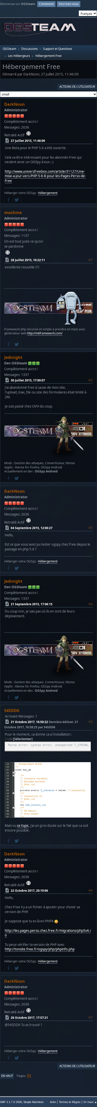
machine (13, 212)
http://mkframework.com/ (44, 333)
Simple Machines (33, 1101)
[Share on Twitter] (16, 199)
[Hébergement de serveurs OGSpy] (28, 133)
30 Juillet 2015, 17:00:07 (28, 380)
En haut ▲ (90, 1102)
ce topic (23, 825)
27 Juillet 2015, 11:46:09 (28, 141)
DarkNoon (14, 104)
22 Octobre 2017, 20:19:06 (29, 890)
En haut (7, 1076)
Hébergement (47, 193)
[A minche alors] (7, 252)
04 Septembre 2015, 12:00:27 (31, 528)
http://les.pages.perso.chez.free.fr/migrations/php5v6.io (48, 933)
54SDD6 (11, 710)
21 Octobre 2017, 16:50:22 (29, 722)
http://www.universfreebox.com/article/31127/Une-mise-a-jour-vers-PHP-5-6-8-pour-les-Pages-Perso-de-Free (45, 176)
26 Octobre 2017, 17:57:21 (29, 1018)
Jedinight (13, 357)
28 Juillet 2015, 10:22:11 (28, 260)
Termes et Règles (69, 1102)
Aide (53, 1102)
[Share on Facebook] (8, 199)
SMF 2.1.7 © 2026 (11, 1101)
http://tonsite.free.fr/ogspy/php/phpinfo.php (40, 949)
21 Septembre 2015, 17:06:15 (31, 604)
